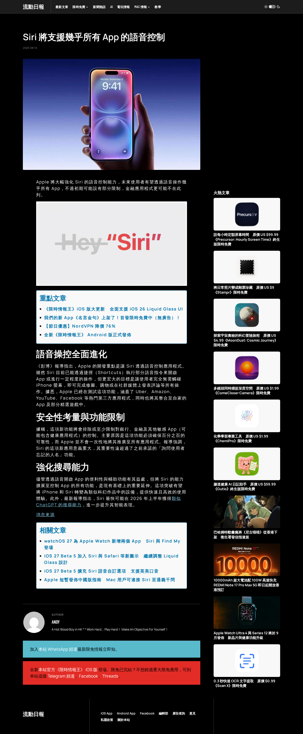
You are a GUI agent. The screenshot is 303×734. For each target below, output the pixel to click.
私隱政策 (107, 720)
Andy (56, 622)
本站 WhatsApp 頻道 (57, 649)
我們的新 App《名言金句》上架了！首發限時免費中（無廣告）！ (112, 317)
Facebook (88, 676)
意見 (192, 713)
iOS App (106, 713)
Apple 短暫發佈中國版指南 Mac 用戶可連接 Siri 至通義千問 (109, 580)
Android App (126, 713)
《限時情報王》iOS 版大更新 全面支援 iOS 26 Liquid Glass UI (113, 309)
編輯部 (163, 713)
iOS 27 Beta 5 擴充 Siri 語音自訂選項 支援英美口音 (101, 571)
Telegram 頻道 (61, 676)
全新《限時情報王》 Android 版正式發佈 (88, 335)
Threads (110, 676)
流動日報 (33, 6)
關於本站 (124, 720)
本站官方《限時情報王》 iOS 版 (67, 669)
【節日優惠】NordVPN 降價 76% (80, 326)
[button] (272, 6)
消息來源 (45, 514)
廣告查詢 (179, 713)
